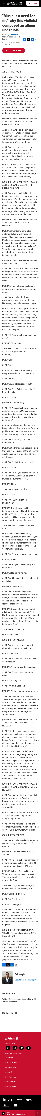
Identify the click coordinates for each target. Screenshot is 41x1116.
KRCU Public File (10, 1077)
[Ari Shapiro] (7, 977)
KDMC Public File (10, 1086)
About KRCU (9, 1058)
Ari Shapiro (13, 35)
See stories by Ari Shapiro (26, 980)
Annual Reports (10, 1067)
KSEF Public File (10, 1082)
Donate (34, 3)
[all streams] (38, 1113)
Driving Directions (11, 1062)
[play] (3, 1113)
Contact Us (8, 1072)
